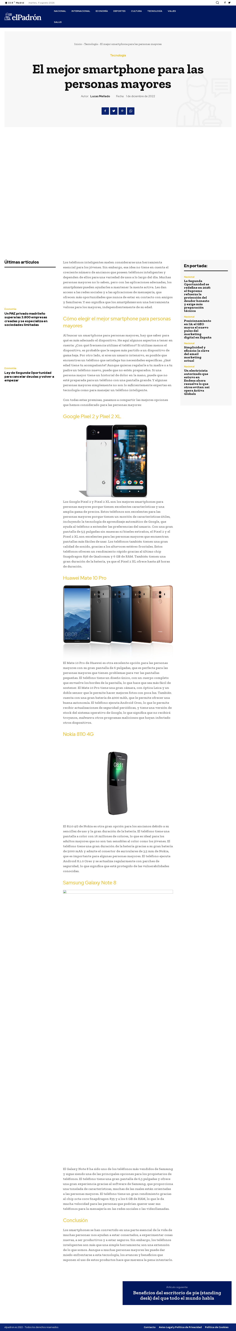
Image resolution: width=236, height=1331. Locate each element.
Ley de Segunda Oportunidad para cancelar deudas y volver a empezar (29, 376)
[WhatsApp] (130, 111)
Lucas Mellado (100, 96)
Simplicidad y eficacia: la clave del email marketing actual (196, 354)
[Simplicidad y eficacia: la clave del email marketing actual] (221, 348)
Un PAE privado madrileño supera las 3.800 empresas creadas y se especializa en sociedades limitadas (25, 319)
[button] (217, 2)
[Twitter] (229, 3)
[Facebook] (225, 3)
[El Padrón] (22, 16)
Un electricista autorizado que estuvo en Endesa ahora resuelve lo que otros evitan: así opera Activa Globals (197, 382)
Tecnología (91, 44)
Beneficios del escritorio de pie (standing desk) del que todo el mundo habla (177, 1295)
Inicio (78, 44)
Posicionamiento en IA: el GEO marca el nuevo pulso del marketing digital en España (197, 329)
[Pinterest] (122, 111)
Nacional (189, 277)
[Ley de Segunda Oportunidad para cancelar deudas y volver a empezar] (30, 347)
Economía (10, 309)
